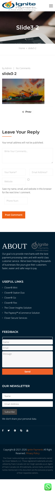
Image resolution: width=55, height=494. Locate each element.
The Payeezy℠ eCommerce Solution (22, 312)
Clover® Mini (10, 287)
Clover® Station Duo (14, 292)
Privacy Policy (32, 453)
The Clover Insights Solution (18, 307)
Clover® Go (10, 297)
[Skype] (21, 430)
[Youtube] (27, 430)
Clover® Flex (10, 302)
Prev (28, 111)
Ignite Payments (35, 449)
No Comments (23, 68)
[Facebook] (3, 430)
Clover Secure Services (15, 317)
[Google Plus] (15, 430)
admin (8, 68)
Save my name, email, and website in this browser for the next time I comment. (27, 190)
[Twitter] (9, 430)
